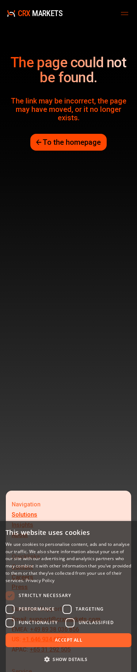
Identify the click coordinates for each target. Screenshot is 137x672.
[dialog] (68, 596)
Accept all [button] (68, 640)
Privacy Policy (40, 580)
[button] (68, 659)
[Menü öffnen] (124, 13)
